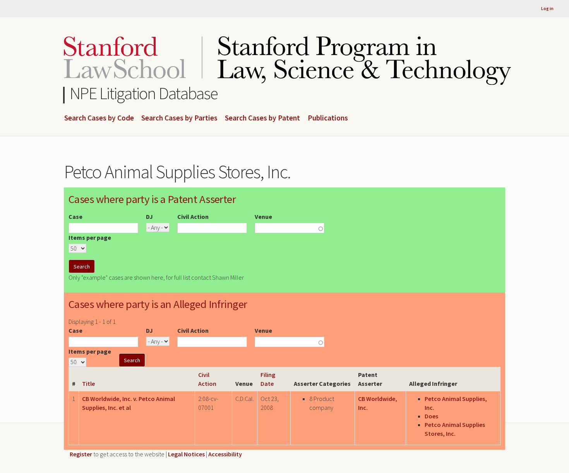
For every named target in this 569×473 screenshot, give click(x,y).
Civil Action (193, 216)
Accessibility (225, 454)
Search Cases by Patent (262, 118)
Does (431, 416)
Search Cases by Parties (179, 118)
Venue (263, 216)
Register (81, 454)
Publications (328, 118)
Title (88, 383)
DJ (149, 216)
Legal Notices (186, 454)
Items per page (90, 237)
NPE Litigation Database (144, 93)
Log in (547, 8)
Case (75, 216)
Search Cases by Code (99, 118)
